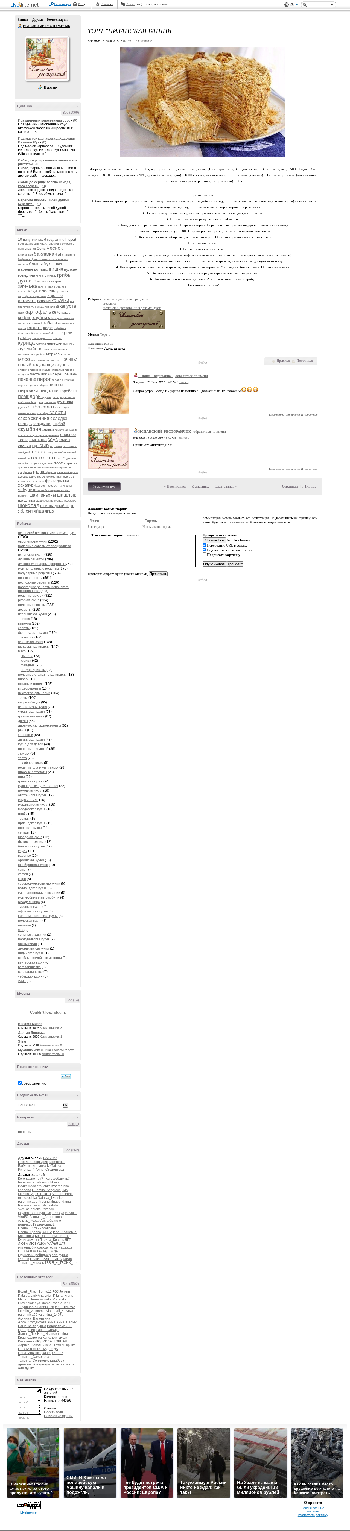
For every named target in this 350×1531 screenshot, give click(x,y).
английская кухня (31, 739)
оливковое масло (39, 369)
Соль (41, 248)
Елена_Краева (29, 1232)
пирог (44, 379)
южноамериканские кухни (38, 916)
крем (67, 332)
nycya (69, 1311)
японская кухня (30, 828)
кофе (48, 327)
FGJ (55, 1292)
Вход (81, 4)
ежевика (42, 281)
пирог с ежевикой (63, 379)
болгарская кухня (31, 846)
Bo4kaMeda (27, 1186)
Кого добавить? (58, 1178)
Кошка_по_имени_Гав (52, 1236)
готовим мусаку (46, 275)
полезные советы (32, 605)
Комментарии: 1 (51, 1036)
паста (35, 374)
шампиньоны (42, 495)
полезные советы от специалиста (44, 546)
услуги (23, 874)
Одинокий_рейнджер (34, 1255)
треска (71, 463)
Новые (311, 486)
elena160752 (65, 1307)
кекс (56, 312)
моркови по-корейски (31, 354)
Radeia (23, 1205)
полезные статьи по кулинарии (42, 674)
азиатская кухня (30, 642)
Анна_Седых (66, 1322)
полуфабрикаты (33, 670)
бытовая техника (31, 842)
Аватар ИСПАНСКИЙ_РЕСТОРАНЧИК (46, 58)
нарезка (55, 359)
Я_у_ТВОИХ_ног (65, 1263)
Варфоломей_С (59, 1326)
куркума (41, 343)
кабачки (60, 300)
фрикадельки (57, 480)
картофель (38, 312)
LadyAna (37, 1295)
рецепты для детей (33, 749)
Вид (294, 5)
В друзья (51, 87)
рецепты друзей (30, 595)
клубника (42, 317)
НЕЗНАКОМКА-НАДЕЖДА (38, 1251)
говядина (26, 275)
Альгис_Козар (29, 1221)
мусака (67, 354)
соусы (64, 439)
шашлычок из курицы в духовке (56, 500)
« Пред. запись (175, 486)
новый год (29, 364)
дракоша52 (46, 1224)
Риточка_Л (26, 1169)
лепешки (54, 343)
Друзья (37, 20)
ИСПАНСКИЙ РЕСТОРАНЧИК (20, 26)
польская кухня (30, 921)
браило (55, 1221)
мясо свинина (40, 359)
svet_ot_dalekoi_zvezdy (36, 1209)
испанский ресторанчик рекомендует (47, 533)
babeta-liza (26, 1182)
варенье (25, 269)
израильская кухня (32, 707)
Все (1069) (71, 112)
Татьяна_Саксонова (33, 1357)
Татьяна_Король (31, 1263)
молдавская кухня (32, 809)
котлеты (34, 327)
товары (24, 818)
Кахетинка (26, 1236)
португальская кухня (34, 939)
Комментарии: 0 (51, 1045)
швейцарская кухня (33, 865)
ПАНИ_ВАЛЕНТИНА (46, 1259)
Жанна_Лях (27, 1334)
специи (24, 446)
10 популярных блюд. (36, 239)
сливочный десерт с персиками (38, 435)
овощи (47, 364)
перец (57, 374)
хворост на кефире (60, 485)
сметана (38, 439)
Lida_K (50, 1295)
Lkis (65, 1190)
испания (44, 301)
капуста (68, 306)
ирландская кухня (32, 823)
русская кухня (28, 600)
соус (53, 439)
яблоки (25, 511)
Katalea (24, 1295)
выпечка (24, 623)
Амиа (44, 1221)
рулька (22, 407)
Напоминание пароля (156, 527)
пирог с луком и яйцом (33, 385)
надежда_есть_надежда (53, 1247)
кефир (24, 317)
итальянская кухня (32, 614)
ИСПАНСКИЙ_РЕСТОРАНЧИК (164, 431)
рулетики (65, 401)
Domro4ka (57, 1162)
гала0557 (57, 1360)
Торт (103, 334)
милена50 (26, 1247)
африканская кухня (33, 911)
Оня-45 (23, 1259)
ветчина (41, 269)
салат (47, 407)
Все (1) (73, 1124)
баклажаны (47, 254)
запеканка (27, 286)
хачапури (27, 485)
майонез (36, 348)
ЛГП (68, 1240)
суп (35, 445)
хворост (41, 485)
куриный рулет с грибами (45, 338)
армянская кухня (31, 860)
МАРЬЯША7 (56, 1244)
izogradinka (60, 1186)
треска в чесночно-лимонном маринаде (44, 467)
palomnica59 (27, 1201)
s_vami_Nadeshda (44, 1205)
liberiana (24, 1190)
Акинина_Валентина (46, 1217)
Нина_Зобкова (29, 1353)
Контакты (313, 1511)
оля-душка (60, 1255)
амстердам (25, 254)
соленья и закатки (32, 935)
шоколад (28, 505)
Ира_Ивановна (65, 1232)
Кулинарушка (28, 1240)
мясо (24, 359)
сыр (44, 445)
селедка (58, 418)
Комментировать (104, 486)
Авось (130, 4)
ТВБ (48, 1263)
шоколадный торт (57, 505)
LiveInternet (25, 5)
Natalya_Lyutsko (50, 1198)
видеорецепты (29, 688)
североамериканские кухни (39, 883)
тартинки (56, 446)
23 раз (109, 343)
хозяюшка (26, 637)
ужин (22, 981)
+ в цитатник (142, 41)
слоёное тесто (32, 763)
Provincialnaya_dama (54, 1201)
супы (22, 870)
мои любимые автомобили (38, 897)
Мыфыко (68, 1345)
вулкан (70, 269)
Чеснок (54, 248)
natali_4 (58, 1311)
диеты (23, 721)
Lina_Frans (64, 1295)
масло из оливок (56, 349)
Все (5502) (71, 1284)
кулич (23, 338)
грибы (64, 275)
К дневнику (200, 486)
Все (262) (72, 1150)
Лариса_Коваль (52, 1240)
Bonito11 (45, 1292)
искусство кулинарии (34, 693)
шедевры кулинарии (34, 647)
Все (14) (72, 1000)
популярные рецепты (35, 573)
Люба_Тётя (52, 1345)
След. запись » (226, 486)
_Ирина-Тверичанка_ (155, 376)
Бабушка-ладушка (32, 1166)
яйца (39, 511)
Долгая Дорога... (31, 1033)
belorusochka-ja (48, 1182)
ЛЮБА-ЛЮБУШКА (32, 1244)
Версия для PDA (313, 1507)
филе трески (37, 476)
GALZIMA (50, 1158)
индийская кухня (31, 953)
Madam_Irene (62, 1194)
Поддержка (286, 4)
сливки (48, 429)
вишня (56, 269)
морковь (54, 354)
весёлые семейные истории (40, 958)
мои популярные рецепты (38, 568)
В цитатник (309, 415)
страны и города (31, 684)
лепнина (68, 343)
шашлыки (26, 500)
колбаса (49, 322)
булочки (52, 263)
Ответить (276, 415)
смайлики (132, 535)
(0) (75, 120)
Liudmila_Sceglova (46, 1190)
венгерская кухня (31, 962)
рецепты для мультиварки (38, 767)
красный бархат (50, 333)
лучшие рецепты (31, 559)
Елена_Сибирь (47, 1330)
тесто (37, 457)
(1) (39, 204)
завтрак (55, 281)
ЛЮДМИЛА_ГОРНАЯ (51, 1341)
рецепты (25, 1132)
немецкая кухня (30, 791)
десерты (24, 609)
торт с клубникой (42, 463)
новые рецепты (30, 578)
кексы (66, 312)
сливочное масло (66, 429)
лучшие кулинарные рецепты (41, 564)
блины (36, 263)
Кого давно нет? (30, 1178)
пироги (55, 384)
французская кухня (33, 633)
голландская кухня (32, 888)
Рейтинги (107, 4)
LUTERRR (43, 1194)
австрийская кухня (32, 795)
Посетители (53, 1412)
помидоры (30, 396)
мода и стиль (28, 800)
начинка (69, 359)
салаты (57, 412)
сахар (24, 418)
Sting (22, 1041)
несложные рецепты (34, 582)
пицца (46, 390)
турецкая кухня (30, 907)
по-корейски (65, 390)
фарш (39, 471)
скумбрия (29, 429)
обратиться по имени (191, 376)
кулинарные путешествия (38, 786)
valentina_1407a (50, 1315)
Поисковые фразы (58, 1416)
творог (39, 451)
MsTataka (54, 1166)
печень (70, 374)
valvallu (71, 1213)
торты (60, 463)
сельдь (25, 423)
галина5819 (27, 1224)
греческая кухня (30, 781)
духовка (27, 281)
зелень (48, 290)
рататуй (57, 397)
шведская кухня (30, 837)
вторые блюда (29, 702)
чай (21, 930)
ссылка (183, 382)
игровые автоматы (32, 772)
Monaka (46, 1299)
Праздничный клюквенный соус (44, 120)
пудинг (46, 397)
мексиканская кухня (33, 804)
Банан (31, 248)
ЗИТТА (47, 1232)
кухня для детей (30, 744)
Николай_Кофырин (33, 1162)
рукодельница (29, 902)
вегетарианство (30, 972)
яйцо (49, 511)
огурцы (62, 365)
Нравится (283, 361)
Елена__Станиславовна (37, 1228)
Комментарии (57, 20)
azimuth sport (65, 239)
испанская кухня (30, 555)
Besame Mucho (30, 1024)
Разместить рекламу (313, 1515)
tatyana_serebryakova (34, 1213)
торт (50, 457)
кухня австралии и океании (39, 893)
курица (26, 343)
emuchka (44, 1186)
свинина (40, 418)
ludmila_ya (26, 1194)
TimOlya (58, 1213)
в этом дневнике (34, 1083)
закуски (24, 753)
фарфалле (25, 472)
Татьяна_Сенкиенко (33, 1360)
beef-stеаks (25, 243)
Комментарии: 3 (51, 1027)
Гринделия (26, 1330)
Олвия (46, 1353)
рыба (34, 407)
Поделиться (305, 361)
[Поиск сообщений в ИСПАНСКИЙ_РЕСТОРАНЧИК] (66, 1076)
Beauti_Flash (28, 1292)
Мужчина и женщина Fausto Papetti (46, 1050)
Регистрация (62, 4)
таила (67, 1259)
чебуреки (27, 489)
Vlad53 (23, 1217)
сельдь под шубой (49, 424)
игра (21, 777)
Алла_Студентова (50, 1169)
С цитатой (292, 415)
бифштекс (68, 254)
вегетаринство (29, 967)
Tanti (66, 1303)
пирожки (28, 390)
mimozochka (27, 1198)
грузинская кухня (31, 716)
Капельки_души (55, 1337)
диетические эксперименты (39, 726)
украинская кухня (31, 712)
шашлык (66, 495)
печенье (27, 379)
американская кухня (33, 948)
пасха (46, 374)
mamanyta (43, 1311)
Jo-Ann (64, 1292)
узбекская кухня (30, 976)
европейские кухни (32, 541)
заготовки (25, 735)
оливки (22, 369)
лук (22, 348)
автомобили (27, 944)
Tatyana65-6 (27, 1307)
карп (21, 312)
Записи (23, 20)
